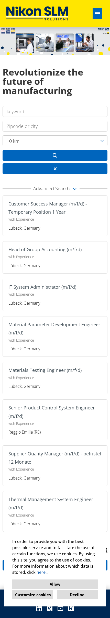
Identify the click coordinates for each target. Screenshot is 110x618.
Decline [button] (77, 594)
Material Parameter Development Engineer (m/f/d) (54, 328)
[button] (55, 188)
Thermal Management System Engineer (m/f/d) (50, 503)
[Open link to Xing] (50, 608)
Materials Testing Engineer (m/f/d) (45, 370)
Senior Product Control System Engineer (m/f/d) (51, 412)
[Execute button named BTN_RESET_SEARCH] (55, 168)
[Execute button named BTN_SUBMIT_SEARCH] (55, 155)
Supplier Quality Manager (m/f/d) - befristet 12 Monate (54, 458)
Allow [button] (55, 584)
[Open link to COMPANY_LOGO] (37, 13)
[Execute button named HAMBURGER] (97, 13)
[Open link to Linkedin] (39, 608)
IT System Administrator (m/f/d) (42, 287)
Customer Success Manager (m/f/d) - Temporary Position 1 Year (47, 208)
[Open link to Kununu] (71, 608)
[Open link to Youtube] (60, 608)
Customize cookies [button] (33, 594)
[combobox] (55, 140)
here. (42, 572)
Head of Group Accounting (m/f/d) (45, 249)
